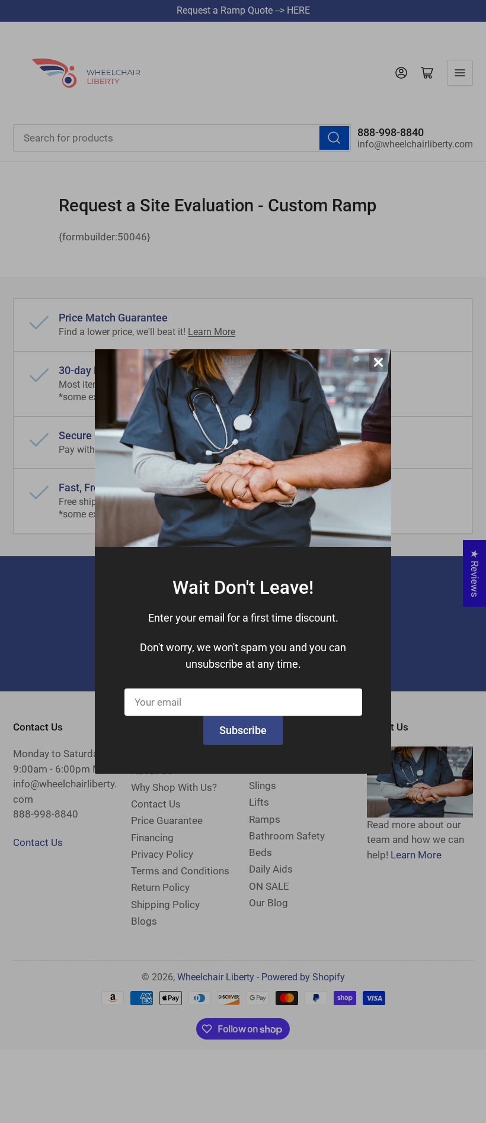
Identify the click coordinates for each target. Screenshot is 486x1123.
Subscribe (243, 730)
